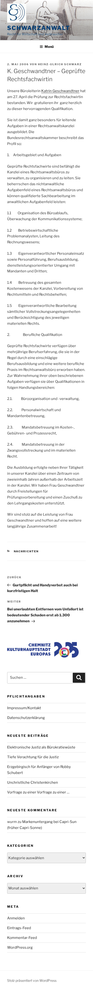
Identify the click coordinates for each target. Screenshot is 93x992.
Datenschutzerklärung (26, 718)
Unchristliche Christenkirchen (32, 782)
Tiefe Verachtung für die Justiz (33, 757)
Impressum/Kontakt (24, 708)
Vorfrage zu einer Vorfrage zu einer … (38, 792)
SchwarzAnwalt (38, 28)
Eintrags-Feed (19, 928)
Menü (49, 47)
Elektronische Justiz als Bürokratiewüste (41, 747)
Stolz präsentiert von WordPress (32, 980)
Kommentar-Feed (22, 938)
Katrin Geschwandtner (60, 91)
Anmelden (16, 918)
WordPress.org (20, 947)
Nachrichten (26, 551)
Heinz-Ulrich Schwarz (60, 64)
